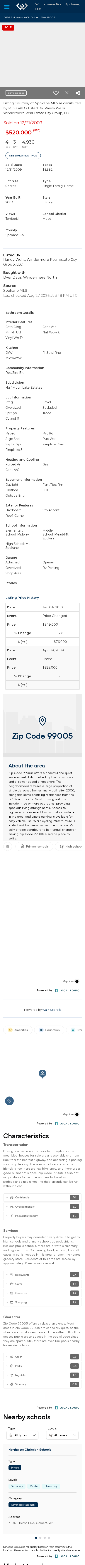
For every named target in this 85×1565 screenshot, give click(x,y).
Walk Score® (51, 1009)
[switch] (56, 93)
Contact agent (16, 92)
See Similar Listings (23, 155)
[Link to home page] (22, 6)
